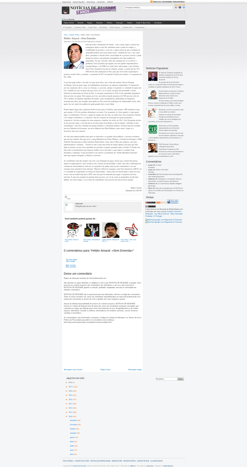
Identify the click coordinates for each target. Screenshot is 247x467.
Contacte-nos (127, 27)
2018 (71, 382)
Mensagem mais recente (73, 370)
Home (66, 35)
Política (109, 22)
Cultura (129, 22)
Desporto (99, 22)
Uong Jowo (149, 466)
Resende (80, 22)
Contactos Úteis (80, 27)
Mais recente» (71, 267)
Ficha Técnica (115, 27)
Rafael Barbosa (168, 466)
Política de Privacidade (100, 461)
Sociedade (158, 22)
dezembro (74, 420)
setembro (73, 433)
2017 (71, 386)
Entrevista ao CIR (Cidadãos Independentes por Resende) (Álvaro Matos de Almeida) (169, 128)
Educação (119, 22)
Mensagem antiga (135, 370)
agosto (72, 437)
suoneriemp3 (165, 184)
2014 (71, 399)
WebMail (110, 2)
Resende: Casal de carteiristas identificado (85, 19)
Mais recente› (71, 265)
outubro (73, 428)
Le (159, 184)
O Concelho (67, 27)
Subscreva (157, 2)
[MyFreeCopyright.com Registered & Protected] (163, 220)
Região (89, 22)
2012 (71, 408)
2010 (71, 416)
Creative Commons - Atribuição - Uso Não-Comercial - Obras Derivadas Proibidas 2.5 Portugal (164, 214)
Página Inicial (66, 2)
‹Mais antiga (70, 261)
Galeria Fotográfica (79, 2)
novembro (74, 424)
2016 (71, 391)
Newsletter (103, 27)
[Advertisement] (155, 14)
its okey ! (159, 165)
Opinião (71, 35)
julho (72, 441)
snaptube (151, 167)
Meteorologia (91, 2)
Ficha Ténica (68, 461)
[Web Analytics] (161, 203)
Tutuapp (151, 172)
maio (72, 450)
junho (72, 445)
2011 (71, 412)
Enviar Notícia (129, 461)
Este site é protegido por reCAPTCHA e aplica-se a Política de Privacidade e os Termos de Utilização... (165, 190)
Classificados (101, 2)
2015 (71, 395)
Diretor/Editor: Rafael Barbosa (173, 2)
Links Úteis (92, 27)
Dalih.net (132, 466)
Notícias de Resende (79, 466)
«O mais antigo (71, 259)
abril (72, 454)
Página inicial (105, 370)
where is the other (162, 170)
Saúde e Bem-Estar (143, 22)
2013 (71, 403)
